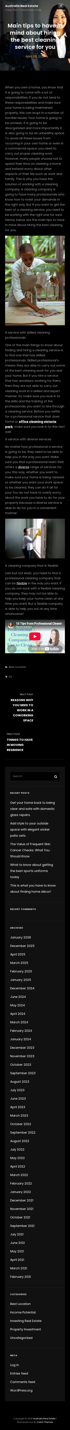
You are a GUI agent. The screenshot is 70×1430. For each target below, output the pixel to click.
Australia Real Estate (21, 6)
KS (10, 676)
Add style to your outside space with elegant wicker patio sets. (30, 829)
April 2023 (17, 1107)
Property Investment (25, 1329)
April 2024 (17, 1014)
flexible (21, 583)
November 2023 (22, 1056)
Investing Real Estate (25, 1321)
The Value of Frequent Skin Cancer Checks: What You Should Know (30, 850)
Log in (14, 1365)
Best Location (17, 667)
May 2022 (17, 1158)
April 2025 (17, 954)
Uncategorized (21, 1338)
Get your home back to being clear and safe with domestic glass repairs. (32, 809)
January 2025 (20, 980)
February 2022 (21, 1183)
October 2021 (20, 1217)
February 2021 (20, 1277)
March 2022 (19, 1175)
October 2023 (20, 1064)
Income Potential (23, 1312)
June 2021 (17, 1243)
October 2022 (20, 1124)
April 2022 (17, 1166)
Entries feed (19, 1373)
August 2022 (19, 1141)
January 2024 (20, 1039)
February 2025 (21, 971)
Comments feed (22, 1382)
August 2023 (19, 1081)
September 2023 (23, 1073)
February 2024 (21, 1031)
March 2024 (19, 1022)
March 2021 (18, 1268)
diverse (23, 467)
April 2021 (17, 1260)
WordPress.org (21, 1390)
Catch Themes (45, 1422)
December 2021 (21, 1200)
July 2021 (16, 1234)
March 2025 (19, 963)
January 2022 (20, 1192)
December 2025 (22, 946)
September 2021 (22, 1226)
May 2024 (17, 1005)
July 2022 (17, 1149)
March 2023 (19, 1115)
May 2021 (17, 1251)
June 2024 (18, 997)
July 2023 (17, 1090)
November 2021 (21, 1209)
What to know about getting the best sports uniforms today (31, 871)
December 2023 (22, 1048)
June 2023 (18, 1098)
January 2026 (20, 937)
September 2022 (23, 1132)
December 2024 (22, 988)
